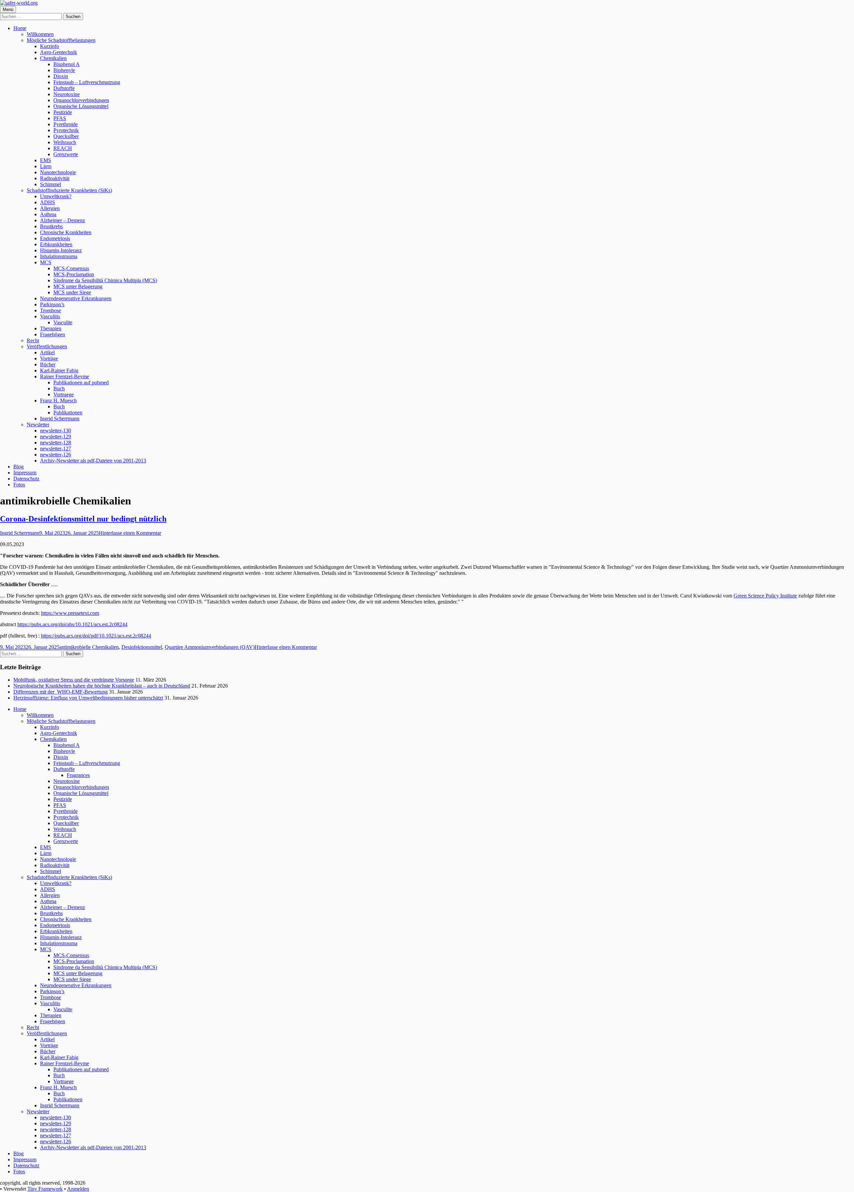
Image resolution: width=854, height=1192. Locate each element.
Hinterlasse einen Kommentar (130, 533)
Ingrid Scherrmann (59, 418)
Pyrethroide (65, 124)
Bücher (47, 364)
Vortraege (63, 394)
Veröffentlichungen (47, 346)
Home (19, 28)
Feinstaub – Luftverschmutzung (86, 82)
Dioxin (60, 76)
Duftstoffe (64, 88)
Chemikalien (53, 58)
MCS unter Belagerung (77, 286)
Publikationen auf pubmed (81, 382)
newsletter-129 (55, 436)
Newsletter (38, 424)
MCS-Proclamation (73, 274)
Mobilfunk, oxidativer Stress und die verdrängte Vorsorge (73, 680)
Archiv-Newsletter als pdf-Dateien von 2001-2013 (93, 460)
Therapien (50, 328)
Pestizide (62, 112)
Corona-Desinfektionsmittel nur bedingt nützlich (83, 518)
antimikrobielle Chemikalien (89, 647)
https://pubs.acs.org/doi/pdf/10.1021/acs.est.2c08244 (96, 636)
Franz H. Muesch (58, 400)
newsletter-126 (55, 454)
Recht (33, 340)
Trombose (50, 310)
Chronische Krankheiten (65, 232)
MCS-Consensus (71, 268)
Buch (59, 388)
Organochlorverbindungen (81, 100)
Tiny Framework (45, 1189)
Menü (8, 9)
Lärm (45, 166)
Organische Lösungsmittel (80, 106)
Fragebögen (52, 334)
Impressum (24, 472)
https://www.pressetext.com (70, 613)
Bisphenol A (66, 64)
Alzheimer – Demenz (62, 220)
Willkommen (40, 34)
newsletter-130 (55, 430)
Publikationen (67, 412)
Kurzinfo (49, 46)
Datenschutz (26, 478)
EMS (45, 160)
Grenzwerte (65, 154)
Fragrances (78, 775)
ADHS (47, 202)
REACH (62, 148)
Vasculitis (50, 316)
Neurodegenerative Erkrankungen (75, 298)
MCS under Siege (72, 292)
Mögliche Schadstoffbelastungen (61, 40)
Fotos (19, 484)
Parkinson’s (52, 304)
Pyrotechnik (66, 130)
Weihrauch (64, 142)
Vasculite (62, 322)
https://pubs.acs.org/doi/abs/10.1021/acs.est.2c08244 (72, 624)
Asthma (48, 214)
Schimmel (50, 184)
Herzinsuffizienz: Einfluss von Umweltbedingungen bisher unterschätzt (88, 698)
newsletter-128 (55, 442)
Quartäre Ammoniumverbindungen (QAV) (210, 647)
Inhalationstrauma (58, 256)
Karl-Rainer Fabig (59, 370)
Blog (18, 466)
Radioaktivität (54, 178)
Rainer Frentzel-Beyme (64, 376)
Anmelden (78, 1189)
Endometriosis (55, 238)
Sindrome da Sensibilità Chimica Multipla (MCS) (105, 280)
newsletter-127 (55, 448)
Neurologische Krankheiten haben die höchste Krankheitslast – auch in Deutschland (101, 686)
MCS (45, 262)
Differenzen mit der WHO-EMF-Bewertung (60, 692)
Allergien (50, 208)
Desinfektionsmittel (141, 647)
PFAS (59, 118)
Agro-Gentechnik (58, 52)
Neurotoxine (66, 94)
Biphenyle (64, 70)
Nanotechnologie (58, 172)
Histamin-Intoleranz (61, 250)
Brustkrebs (51, 226)
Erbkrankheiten (56, 244)
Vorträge (49, 358)
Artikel (47, 352)
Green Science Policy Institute (765, 596)
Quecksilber (66, 136)
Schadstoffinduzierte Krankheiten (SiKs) (69, 190)
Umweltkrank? (55, 196)
